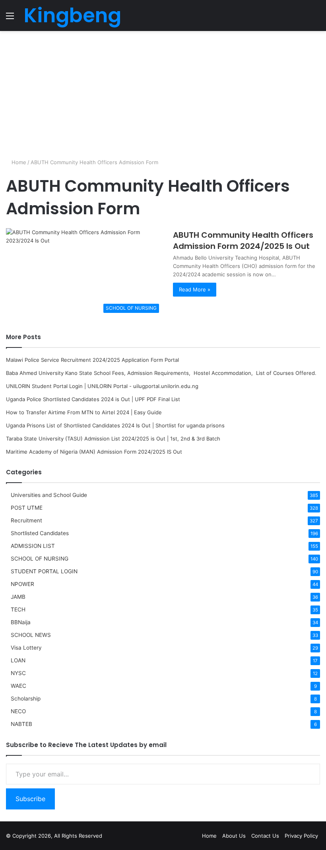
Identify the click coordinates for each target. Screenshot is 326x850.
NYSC (18, 673)
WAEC (18, 686)
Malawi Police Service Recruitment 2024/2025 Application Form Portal (92, 360)
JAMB (18, 597)
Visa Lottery (26, 647)
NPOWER (22, 584)
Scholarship (26, 698)
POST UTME (27, 508)
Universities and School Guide (49, 495)
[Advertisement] (163, 94)
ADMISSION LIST (33, 546)
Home (18, 162)
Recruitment (26, 520)
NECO (18, 711)
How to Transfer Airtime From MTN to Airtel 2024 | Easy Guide (84, 412)
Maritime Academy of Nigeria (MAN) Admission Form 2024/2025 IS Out (94, 451)
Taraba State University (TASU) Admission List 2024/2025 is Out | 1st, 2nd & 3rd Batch (113, 438)
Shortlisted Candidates (40, 533)
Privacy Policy (301, 836)
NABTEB (21, 724)
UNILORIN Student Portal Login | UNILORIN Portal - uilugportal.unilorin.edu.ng (102, 386)
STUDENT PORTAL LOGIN (44, 571)
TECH (18, 609)
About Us (234, 836)
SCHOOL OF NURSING (39, 558)
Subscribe (30, 799)
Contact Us (265, 836)
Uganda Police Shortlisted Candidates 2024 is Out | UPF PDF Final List (93, 399)
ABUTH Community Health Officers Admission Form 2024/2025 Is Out (243, 240)
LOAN (18, 660)
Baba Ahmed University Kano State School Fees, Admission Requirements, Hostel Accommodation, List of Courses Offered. (161, 373)
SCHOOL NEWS (31, 635)
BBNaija (21, 622)
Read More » (194, 289)
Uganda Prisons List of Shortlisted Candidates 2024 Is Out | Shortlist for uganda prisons (115, 425)
